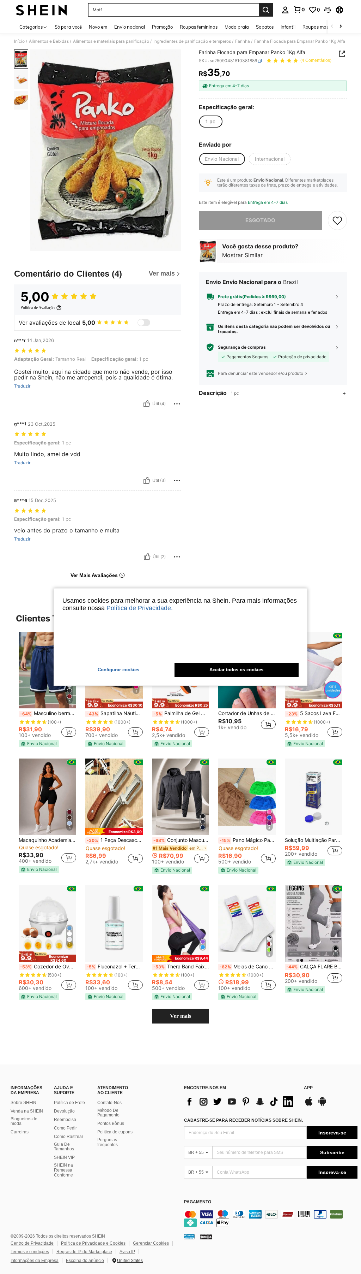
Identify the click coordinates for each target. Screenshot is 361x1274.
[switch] (143, 322)
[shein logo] (41, 10)
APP (308, 1088)
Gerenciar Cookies (151, 1243)
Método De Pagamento (108, 1113)
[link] (299, 9)
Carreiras (20, 1132)
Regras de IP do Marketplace (84, 1251)
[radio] (210, 122)
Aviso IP (127, 1251)
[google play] (322, 1104)
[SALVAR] (337, 220)
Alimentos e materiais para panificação (111, 41)
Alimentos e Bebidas (49, 41)
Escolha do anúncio (85, 1260)
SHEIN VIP (64, 1157)
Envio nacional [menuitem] (129, 27)
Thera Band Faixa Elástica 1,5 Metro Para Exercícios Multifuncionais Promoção (181, 966)
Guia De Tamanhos (64, 1147)
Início (19, 41)
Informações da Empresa (35, 1260)
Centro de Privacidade (32, 1243)
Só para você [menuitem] (68, 27)
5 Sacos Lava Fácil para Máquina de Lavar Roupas (314, 713)
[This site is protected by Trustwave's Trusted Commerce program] (189, 1236)
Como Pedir (65, 1128)
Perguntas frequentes (107, 1142)
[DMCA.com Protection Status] (206, 1236)
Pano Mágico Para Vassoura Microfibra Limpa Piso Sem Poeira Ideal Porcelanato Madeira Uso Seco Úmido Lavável (248, 840)
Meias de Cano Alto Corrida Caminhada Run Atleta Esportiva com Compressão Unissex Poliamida (248, 966)
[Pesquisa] (266, 10)
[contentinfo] (270, 1218)
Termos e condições (30, 1251)
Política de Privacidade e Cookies (93, 1243)
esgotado (260, 220)
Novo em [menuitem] (98, 27)
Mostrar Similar (242, 255)
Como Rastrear (68, 1136)
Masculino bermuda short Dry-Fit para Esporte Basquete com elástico (48, 713)
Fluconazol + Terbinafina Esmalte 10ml (115, 966)
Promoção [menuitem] (162, 27)
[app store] (309, 1104)
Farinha (242, 41)
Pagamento (197, 1202)
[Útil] (146, 404)
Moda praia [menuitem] (237, 27)
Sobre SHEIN (23, 1102)
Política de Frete (69, 1102)
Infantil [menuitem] (288, 27)
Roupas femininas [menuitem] (199, 27)
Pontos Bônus (110, 1123)
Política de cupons (115, 1132)
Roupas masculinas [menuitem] (322, 27)
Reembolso (65, 1119)
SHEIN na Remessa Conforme (63, 1170)
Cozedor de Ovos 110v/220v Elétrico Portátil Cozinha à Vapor (48, 966)
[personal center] (285, 10)
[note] (39, 743)
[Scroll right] (340, 27)
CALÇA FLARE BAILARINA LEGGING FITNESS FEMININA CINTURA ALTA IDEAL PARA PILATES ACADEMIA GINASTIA (314, 966)
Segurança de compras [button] (242, 347)
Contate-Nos (109, 1102)
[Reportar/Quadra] (177, 404)
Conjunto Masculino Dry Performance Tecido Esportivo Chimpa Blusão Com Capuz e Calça (181, 840)
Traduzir (22, 386)
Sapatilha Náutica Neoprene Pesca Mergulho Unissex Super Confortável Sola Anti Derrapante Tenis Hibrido (115, 713)
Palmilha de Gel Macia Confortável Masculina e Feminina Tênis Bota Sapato (181, 713)
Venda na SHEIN (27, 1111)
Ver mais (180, 1016)
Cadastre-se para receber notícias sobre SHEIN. (243, 1120)
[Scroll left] (332, 27)
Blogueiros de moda (24, 1121)
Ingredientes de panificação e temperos (192, 41)
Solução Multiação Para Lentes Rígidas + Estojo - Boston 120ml (313, 840)
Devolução (64, 1111)
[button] (327, 10)
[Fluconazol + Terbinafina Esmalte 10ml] (114, 923)
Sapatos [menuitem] (265, 27)
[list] (240, 1101)
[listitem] (47, 689)
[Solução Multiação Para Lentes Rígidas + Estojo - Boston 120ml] (313, 797)
